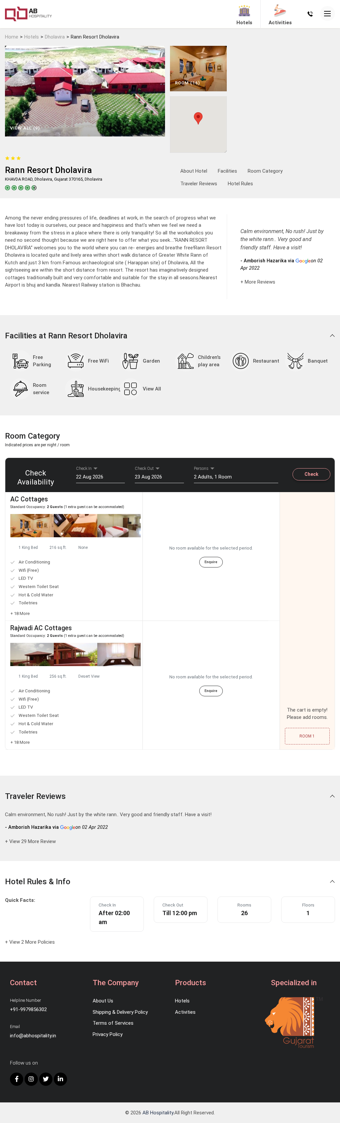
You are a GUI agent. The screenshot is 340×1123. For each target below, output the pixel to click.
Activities (185, 1012)
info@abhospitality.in (33, 1036)
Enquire (211, 562)
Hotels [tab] (244, 23)
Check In (84, 468)
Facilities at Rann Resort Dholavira (67, 335)
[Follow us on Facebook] (16, 1079)
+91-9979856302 (28, 1009)
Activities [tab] (280, 23)
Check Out (144, 468)
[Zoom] (32, 525)
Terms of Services (113, 1023)
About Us (103, 1001)
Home (11, 37)
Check (311, 474)
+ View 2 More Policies (30, 942)
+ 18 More (20, 613)
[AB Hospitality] (28, 14)
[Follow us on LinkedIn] (60, 1079)
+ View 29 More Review (30, 841)
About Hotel (193, 171)
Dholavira (55, 37)
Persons (201, 468)
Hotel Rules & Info (38, 881)
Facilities (227, 171)
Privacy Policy (108, 1034)
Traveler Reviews (198, 184)
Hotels (31, 37)
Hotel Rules (240, 184)
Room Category (265, 171)
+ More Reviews (257, 282)
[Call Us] (310, 13)
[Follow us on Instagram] (31, 1079)
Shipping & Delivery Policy (120, 1012)
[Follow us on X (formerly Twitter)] (45, 1079)
